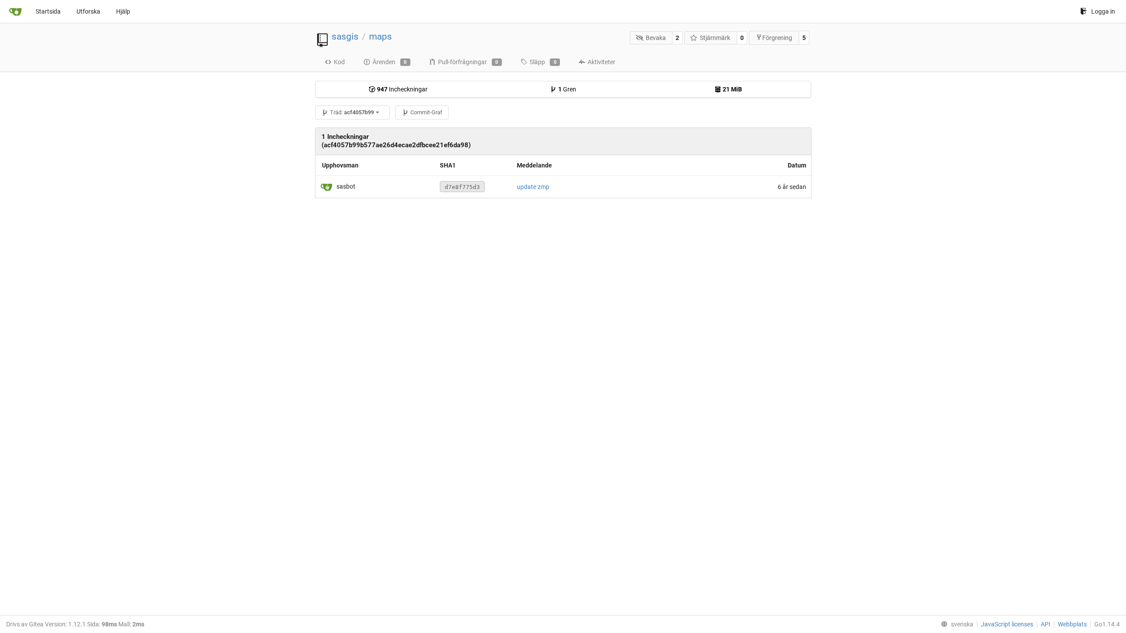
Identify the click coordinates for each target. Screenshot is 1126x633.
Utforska (88, 11)
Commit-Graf (426, 112)
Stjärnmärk (715, 37)
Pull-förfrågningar (468, 61)
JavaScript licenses (1007, 624)
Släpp (543, 61)
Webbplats (1072, 624)
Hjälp (123, 11)
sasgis (345, 36)
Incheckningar (402, 89)
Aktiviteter (601, 61)
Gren (567, 89)
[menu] (955, 624)
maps (380, 36)
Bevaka (656, 37)
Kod (339, 61)
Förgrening (777, 37)
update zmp (533, 186)
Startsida (48, 11)
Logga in (1103, 11)
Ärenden (390, 61)
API (1045, 624)
